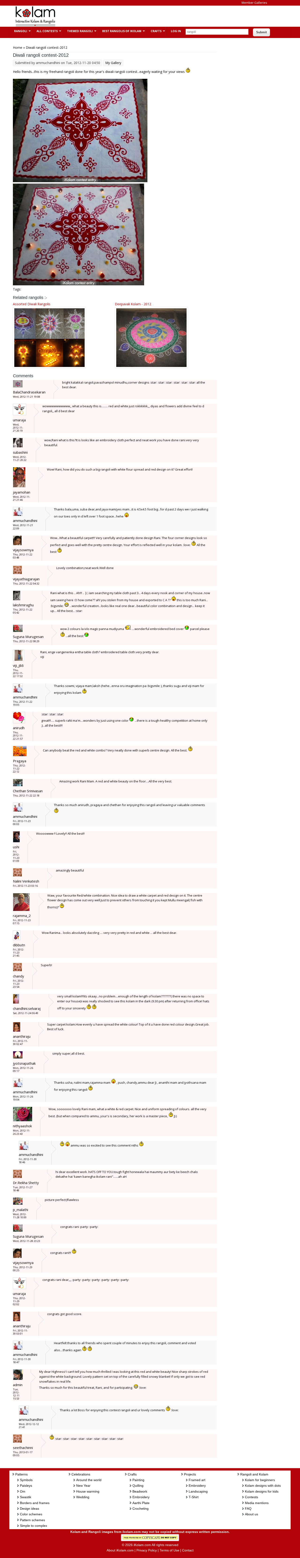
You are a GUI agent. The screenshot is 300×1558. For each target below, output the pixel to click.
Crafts (153, 31)
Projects (190, 1474)
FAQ (248, 1508)
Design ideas (29, 1508)
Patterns (21, 1474)
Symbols (26, 1480)
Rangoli (18, 31)
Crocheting (140, 1508)
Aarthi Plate (141, 1503)
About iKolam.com (120, 1550)
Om (22, 1491)
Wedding (82, 1497)
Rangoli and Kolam (254, 1474)
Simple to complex (33, 1526)
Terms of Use (169, 1550)
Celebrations (80, 1474)
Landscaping (198, 1491)
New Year (83, 1485)
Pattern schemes (32, 1520)
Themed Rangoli (77, 31)
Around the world (88, 1480)
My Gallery (113, 62)
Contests (251, 1497)
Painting (138, 1480)
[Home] (35, 25)
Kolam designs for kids (261, 1491)
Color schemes (31, 1514)
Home (17, 47)
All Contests (45, 31)
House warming (87, 1491)
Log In (176, 31)
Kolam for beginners (260, 1480)
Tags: (17, 289)
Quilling (137, 1485)
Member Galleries (254, 2)
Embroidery (141, 1497)
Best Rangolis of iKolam (119, 31)
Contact (188, 1550)
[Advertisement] (146, 16)
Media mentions (257, 1503)
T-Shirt (194, 1497)
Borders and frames (34, 1503)
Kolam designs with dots (263, 1485)
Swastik (25, 1497)
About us (251, 1514)
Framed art (197, 1480)
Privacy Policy (146, 1550)
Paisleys (26, 1485)
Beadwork (139, 1491)
